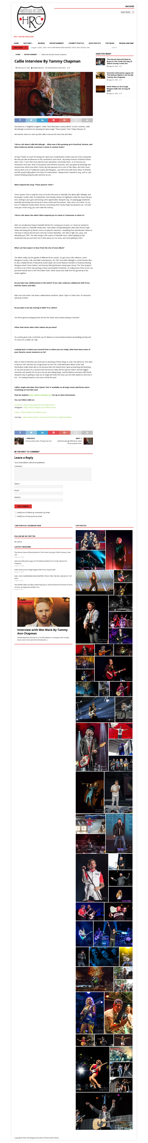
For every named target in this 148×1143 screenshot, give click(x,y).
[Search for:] (122, 47)
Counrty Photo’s (76, 43)
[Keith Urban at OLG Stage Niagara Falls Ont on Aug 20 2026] (100, 89)
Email (16, 490)
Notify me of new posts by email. (29, 516)
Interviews (62, 68)
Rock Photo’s (95, 43)
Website (17, 497)
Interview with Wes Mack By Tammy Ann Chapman (42, 631)
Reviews (41, 43)
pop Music (110, 43)
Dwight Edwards (38, 68)
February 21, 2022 (23, 68)
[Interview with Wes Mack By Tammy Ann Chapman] (43, 612)
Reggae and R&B (126, 43)
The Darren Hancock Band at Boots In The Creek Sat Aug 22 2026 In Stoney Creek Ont (119, 61)
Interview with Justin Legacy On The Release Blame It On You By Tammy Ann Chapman (120, 75)
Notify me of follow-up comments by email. (33, 512)
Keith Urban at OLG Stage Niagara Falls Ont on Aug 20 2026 (118, 88)
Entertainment (57, 43)
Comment (18, 466)
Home (16, 43)
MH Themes (55, 1138)
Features (27, 43)
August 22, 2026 (113, 66)
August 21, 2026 (113, 80)
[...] (46, 640)
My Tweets (18, 542)
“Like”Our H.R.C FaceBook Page (27, 525)
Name (17, 484)
